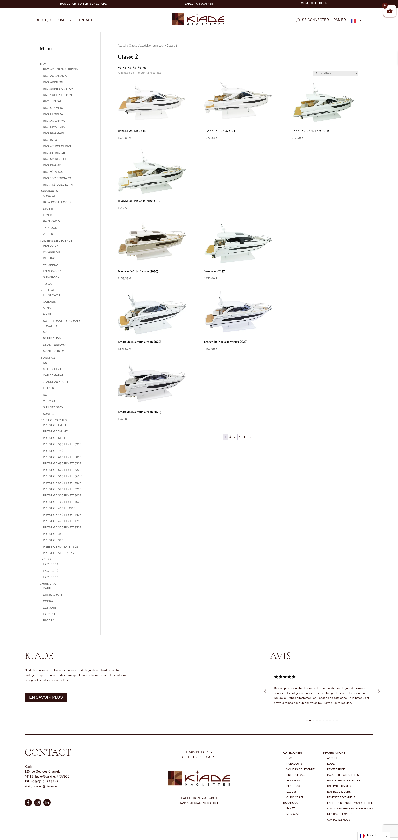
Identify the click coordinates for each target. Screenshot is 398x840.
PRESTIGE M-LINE (55, 438)
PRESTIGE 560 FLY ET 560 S (62, 476)
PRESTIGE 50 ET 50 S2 (59, 553)
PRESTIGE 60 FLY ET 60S (60, 546)
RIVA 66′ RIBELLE (55, 159)
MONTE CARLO (53, 351)
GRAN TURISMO (54, 345)
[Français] (356, 21)
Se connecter (315, 21)
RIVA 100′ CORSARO (57, 178)
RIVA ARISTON (53, 82)
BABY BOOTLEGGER (57, 202)
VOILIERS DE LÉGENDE (56, 240)
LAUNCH (49, 614)
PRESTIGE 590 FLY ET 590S (62, 444)
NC (45, 394)
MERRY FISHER (54, 369)
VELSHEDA (50, 264)
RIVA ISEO (50, 139)
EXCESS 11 (50, 564)
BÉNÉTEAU (47, 290)
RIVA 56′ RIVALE (54, 152)
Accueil (122, 46)
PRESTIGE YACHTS (53, 420)
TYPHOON (50, 227)
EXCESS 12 (50, 570)
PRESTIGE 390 (53, 540)
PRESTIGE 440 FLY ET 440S (62, 514)
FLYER (47, 215)
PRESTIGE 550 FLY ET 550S (62, 482)
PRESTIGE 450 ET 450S (59, 508)
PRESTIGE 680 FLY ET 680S (62, 457)
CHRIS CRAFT (49, 583)
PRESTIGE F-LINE (55, 425)
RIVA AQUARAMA (55, 75)
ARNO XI (49, 195)
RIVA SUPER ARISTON (58, 88)
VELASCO (49, 401)
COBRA (48, 601)
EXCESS (45, 559)
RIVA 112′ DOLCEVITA (58, 184)
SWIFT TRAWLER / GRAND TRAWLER (61, 323)
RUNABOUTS (49, 191)
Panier (340, 21)
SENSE (47, 308)
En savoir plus (46, 697)
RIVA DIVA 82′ (52, 165)
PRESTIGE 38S (53, 533)
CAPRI (47, 588)
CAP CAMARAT (53, 375)
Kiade (63, 21)
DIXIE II (48, 208)
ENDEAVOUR (52, 271)
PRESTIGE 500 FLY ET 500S (62, 495)
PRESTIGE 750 (53, 450)
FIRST (47, 314)
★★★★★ (285, 677)
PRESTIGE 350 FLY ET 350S (62, 527)
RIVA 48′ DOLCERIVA (57, 146)
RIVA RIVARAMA (54, 127)
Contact (84, 21)
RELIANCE (50, 258)
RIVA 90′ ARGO (53, 171)
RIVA (43, 64)
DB (45, 362)
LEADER (48, 388)
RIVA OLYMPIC (53, 107)
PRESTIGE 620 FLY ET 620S (62, 470)
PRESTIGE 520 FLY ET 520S (62, 489)
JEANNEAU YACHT (55, 382)
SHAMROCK (51, 277)
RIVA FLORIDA (53, 114)
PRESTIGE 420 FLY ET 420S (62, 521)
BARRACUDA (52, 338)
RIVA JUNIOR (52, 101)
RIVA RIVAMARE (54, 133)
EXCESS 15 (50, 577)
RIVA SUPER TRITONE (58, 95)
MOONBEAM (51, 252)
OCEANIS (49, 301)
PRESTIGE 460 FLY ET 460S (62, 502)
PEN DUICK (50, 245)
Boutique (44, 21)
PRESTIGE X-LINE (55, 431)
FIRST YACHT (52, 295)
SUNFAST (49, 413)
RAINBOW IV (51, 221)
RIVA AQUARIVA (54, 120)
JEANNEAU (47, 357)
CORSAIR (49, 607)
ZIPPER (48, 234)
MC (45, 332)
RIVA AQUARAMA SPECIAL (61, 69)
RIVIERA (48, 620)
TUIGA (47, 284)
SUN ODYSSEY (53, 407)
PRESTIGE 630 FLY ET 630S (62, 463)
